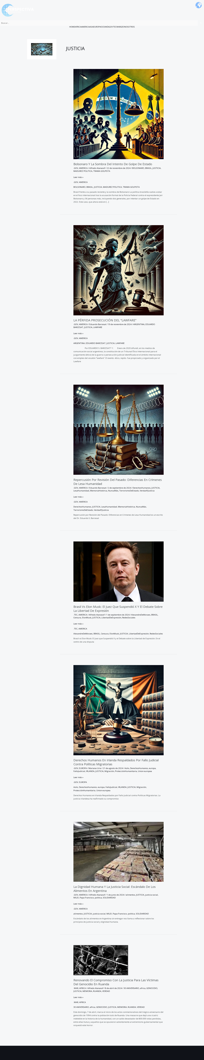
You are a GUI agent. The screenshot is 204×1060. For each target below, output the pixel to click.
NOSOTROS (129, 27)
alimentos (130, 894)
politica (98, 897)
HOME (72, 27)
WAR (118, 27)
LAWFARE (97, 327)
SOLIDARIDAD (109, 897)
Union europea (145, 771)
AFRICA (78, 27)
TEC (114, 27)
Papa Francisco (87, 897)
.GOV (75, 168)
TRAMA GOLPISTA (101, 171)
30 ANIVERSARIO (131, 988)
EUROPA (97, 27)
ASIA (91, 27)
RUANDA (97, 991)
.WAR (75, 988)
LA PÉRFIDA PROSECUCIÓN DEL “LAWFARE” (104, 320)
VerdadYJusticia (147, 490)
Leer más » (78, 177)
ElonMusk (86, 617)
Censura (77, 617)
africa (142, 988)
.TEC (75, 614)
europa (152, 768)
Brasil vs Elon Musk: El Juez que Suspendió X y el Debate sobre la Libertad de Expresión (118, 608)
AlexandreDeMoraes (140, 614)
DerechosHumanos (142, 487)
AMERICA (85, 27)
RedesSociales (128, 617)
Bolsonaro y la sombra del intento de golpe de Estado (112, 164)
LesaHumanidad (81, 490)
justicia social (151, 894)
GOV (111, 27)
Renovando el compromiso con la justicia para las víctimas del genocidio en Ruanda (115, 982)
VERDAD (106, 991)
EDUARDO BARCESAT (96, 343)
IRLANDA (90, 771)
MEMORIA (87, 991)
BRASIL (148, 168)
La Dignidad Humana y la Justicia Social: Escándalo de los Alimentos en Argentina (114, 889)
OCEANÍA (105, 27)
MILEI (76, 897)
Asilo (127, 768)
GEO (122, 27)
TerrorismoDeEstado (129, 490)
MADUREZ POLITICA (82, 171)
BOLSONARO (138, 168)
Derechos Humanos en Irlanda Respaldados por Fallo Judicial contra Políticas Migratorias (116, 762)
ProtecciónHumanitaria (126, 771)
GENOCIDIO (151, 988)
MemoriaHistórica (98, 490)
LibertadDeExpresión (111, 617)
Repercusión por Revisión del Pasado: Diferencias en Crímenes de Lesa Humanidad (117, 482)
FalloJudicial (79, 771)
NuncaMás (113, 490)
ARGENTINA (138, 324)
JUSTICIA (157, 168)
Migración (109, 771)
